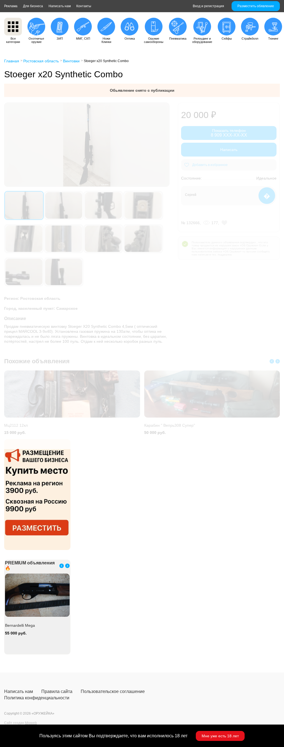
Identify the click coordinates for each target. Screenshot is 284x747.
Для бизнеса (33, 6)
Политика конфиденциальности (36, 697)
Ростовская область (41, 61)
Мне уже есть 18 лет (220, 736)
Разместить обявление (255, 6)
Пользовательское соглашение (113, 691)
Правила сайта (56, 691)
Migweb (31, 723)
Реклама (10, 6)
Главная (11, 61)
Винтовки (71, 61)
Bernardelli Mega (20, 625)
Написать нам (60, 6)
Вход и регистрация (208, 6)
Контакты (83, 6)
